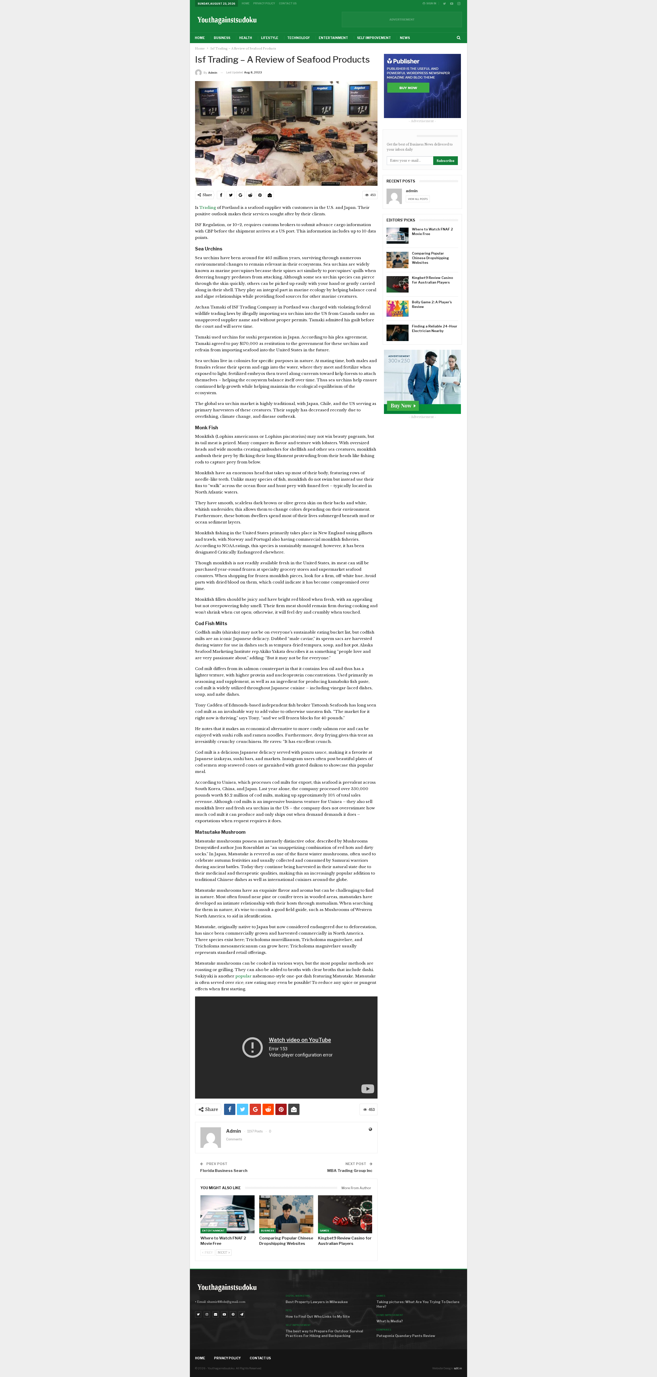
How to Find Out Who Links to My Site (318, 1316)
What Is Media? (389, 1321)
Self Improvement (374, 38)
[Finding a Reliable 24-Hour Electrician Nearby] (398, 333)
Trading (208, 207)
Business (222, 38)
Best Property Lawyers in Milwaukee (317, 1302)
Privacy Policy (264, 3)
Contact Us (288, 3)
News (405, 38)
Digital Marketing (298, 1295)
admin (412, 191)
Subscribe (446, 161)
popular (243, 976)
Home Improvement (389, 1315)
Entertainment (333, 38)
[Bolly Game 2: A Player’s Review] (398, 308)
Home (245, 3)
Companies (383, 1329)
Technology (298, 38)
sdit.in (458, 1368)
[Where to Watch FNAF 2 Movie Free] (227, 1214)
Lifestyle (269, 38)
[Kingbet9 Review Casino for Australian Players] (345, 1214)
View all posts (418, 199)
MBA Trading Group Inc (349, 1170)
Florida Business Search (223, 1170)
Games (324, 1230)
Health (245, 38)
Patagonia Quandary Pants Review (405, 1336)
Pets (289, 1310)
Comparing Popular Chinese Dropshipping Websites (430, 258)
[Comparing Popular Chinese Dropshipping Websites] (286, 1214)
